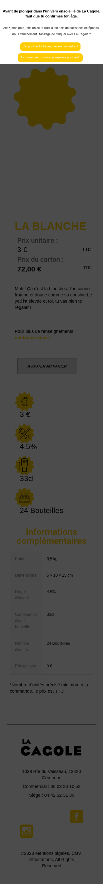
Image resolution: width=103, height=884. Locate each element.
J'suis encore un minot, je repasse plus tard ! (50, 57)
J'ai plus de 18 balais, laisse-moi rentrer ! (50, 46)
